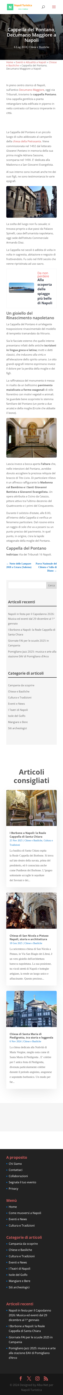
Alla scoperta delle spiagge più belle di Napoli (44, 291)
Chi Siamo (15, 1164)
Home (9, 62)
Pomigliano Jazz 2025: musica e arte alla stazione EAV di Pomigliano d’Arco (32, 1353)
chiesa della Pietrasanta (27, 141)
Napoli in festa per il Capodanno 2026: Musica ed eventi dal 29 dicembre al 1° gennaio (31, 618)
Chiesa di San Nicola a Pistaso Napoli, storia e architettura (29, 937)
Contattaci (15, 1170)
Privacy (13, 1189)
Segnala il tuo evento (22, 1182)
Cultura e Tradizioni (19, 697)
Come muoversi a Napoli (25, 1213)
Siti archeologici (17, 728)
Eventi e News (16, 703)
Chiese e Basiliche (39, 47)
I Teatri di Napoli (18, 710)
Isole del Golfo (16, 716)
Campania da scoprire (21, 685)
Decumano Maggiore (31, 89)
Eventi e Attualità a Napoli (31, 62)
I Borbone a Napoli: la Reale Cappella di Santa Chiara (28, 834)
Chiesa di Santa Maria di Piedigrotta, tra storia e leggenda (31, 1035)
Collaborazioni (18, 1176)
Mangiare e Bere (18, 722)
